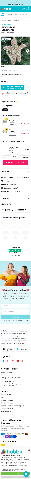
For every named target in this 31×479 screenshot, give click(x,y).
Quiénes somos (6, 411)
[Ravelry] (23, 361)
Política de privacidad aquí (21, 320)
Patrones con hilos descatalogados (12, 406)
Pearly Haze (12, 121)
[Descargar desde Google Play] (23, 349)
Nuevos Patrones (7, 403)
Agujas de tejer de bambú (14, 147)
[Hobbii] (6, 9)
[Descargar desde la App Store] (8, 349)
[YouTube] (18, 361)
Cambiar (11, 152)
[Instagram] (8, 361)
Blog (2, 397)
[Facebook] (3, 361)
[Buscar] (27, 15)
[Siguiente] (27, 51)
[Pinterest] (13, 361)
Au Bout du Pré (6, 24)
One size (5, 109)
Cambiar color (12, 124)
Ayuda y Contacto (7, 372)
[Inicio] (2, 20)
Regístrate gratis (6, 394)
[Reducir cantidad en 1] (22, 120)
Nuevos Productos (7, 400)
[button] (28, 8)
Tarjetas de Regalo (7, 409)
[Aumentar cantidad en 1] (27, 120)
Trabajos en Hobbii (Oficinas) (10, 378)
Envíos (3, 375)
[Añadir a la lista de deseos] (27, 87)
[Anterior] (3, 51)
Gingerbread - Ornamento (11, 20)
